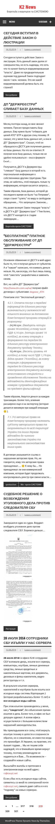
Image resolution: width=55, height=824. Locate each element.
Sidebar (43, 21)
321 (16, 811)
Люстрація (11, 628)
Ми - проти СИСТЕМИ (31, 484)
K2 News (27, 7)
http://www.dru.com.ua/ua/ (18, 287)
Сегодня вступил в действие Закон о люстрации (21, 37)
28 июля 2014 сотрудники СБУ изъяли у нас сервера (27, 640)
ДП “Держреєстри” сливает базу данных (24, 106)
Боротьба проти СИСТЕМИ (18, 226)
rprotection (11, 484)
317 (23, 806)
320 (7, 811)
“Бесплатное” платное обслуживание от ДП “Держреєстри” (24, 240)
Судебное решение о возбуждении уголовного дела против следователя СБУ (27, 501)
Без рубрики (11, 94)
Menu (12, 21)
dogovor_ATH (37, 291)
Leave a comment (32, 49)
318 (31, 806)
